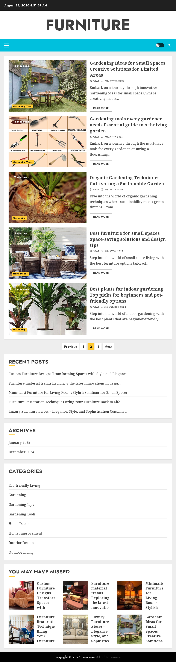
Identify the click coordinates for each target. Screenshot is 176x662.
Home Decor (20, 273)
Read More (101, 108)
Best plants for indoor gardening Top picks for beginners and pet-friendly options (126, 295)
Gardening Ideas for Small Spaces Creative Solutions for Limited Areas (127, 69)
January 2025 (19, 442)
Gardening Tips (22, 106)
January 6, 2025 (113, 189)
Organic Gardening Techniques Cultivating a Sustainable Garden (127, 180)
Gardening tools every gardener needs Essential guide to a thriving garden (128, 125)
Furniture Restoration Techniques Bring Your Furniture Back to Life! (65, 402)
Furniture (88, 25)
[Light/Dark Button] (160, 45)
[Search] (169, 45)
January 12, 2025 (114, 81)
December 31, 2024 (115, 307)
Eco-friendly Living (24, 485)
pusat (96, 81)
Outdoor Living (21, 552)
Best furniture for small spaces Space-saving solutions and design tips (128, 239)
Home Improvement (25, 533)
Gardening (19, 218)
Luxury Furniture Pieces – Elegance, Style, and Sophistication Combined (68, 411)
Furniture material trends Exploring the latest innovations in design (64, 383)
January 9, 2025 (113, 136)
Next (108, 346)
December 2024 (21, 452)
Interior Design (21, 542)
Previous (70, 346)
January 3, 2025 (113, 251)
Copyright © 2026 (68, 657)
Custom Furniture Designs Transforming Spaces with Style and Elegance (68, 373)
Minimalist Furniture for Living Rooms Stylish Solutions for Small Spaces (68, 392)
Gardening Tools (23, 162)
